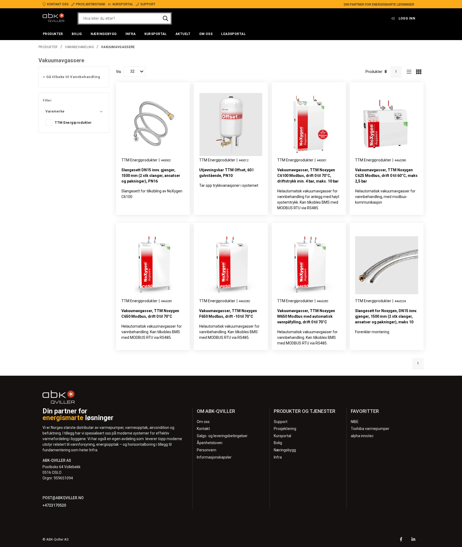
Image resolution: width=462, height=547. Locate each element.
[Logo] (53, 18)
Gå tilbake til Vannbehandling (73, 77)
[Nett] (419, 71)
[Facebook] (401, 539)
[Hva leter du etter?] (165, 18)
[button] (52, 34)
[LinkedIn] (413, 539)
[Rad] (409, 71)
